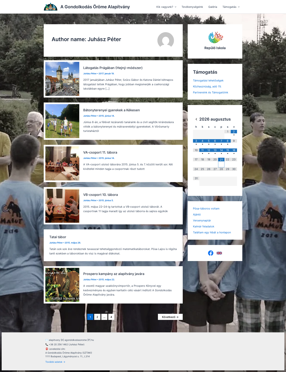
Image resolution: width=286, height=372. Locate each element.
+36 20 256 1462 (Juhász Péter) (66, 344)
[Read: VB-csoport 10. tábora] (62, 205)
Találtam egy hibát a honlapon (212, 232)
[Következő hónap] (234, 119)
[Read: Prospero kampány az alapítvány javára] (62, 284)
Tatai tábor (57, 237)
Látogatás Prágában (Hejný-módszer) (113, 68)
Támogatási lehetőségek (208, 80)
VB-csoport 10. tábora (100, 195)
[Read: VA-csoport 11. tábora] (62, 163)
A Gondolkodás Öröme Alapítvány (95, 6)
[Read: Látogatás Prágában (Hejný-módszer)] (62, 78)
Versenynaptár (202, 220)
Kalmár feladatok (203, 226)
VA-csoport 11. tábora (100, 152)
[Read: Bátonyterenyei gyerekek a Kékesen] (62, 121)
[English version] (219, 253)
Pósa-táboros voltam (206, 208)
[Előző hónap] (196, 119)
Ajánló (197, 214)
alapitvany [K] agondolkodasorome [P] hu (71, 339)
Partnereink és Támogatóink (210, 92)
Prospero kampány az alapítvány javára (113, 274)
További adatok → (55, 361)
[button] (174, 6)
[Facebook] (210, 253)
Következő (170, 317)
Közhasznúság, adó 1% (207, 86)
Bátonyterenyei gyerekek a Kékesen (111, 110)
